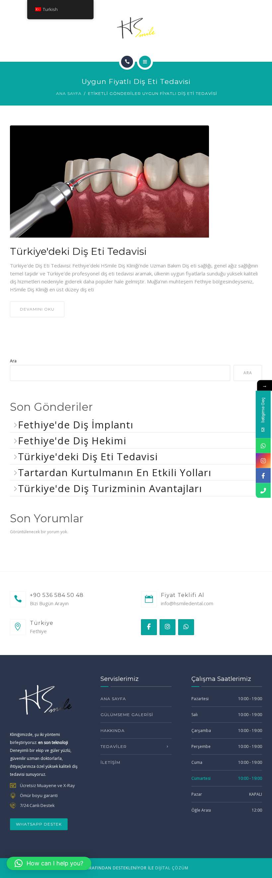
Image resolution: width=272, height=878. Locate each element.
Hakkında (113, 730)
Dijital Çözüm (171, 868)
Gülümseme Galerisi (127, 714)
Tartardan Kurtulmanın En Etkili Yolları (114, 472)
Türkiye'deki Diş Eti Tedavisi (78, 251)
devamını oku (37, 309)
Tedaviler (114, 746)
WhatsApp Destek (39, 824)
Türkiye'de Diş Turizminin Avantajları (110, 488)
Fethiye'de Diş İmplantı (75, 424)
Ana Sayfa (69, 93)
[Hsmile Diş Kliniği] (136, 28)
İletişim (110, 762)
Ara (13, 361)
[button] (49, 863)
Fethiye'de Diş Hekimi (72, 440)
